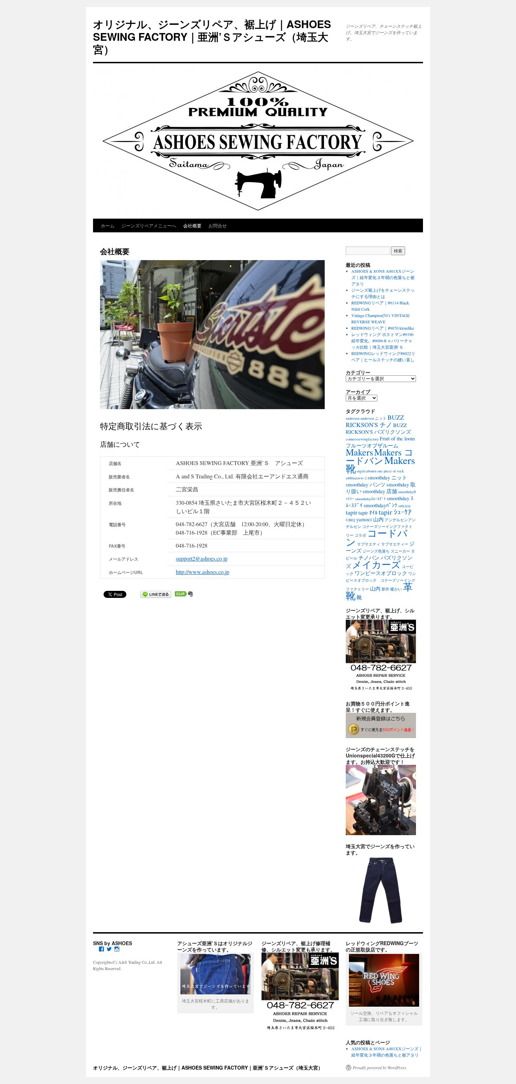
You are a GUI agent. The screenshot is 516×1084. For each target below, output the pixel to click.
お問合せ (218, 225)
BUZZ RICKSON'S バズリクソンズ (378, 428)
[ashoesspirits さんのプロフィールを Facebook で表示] (101, 949)
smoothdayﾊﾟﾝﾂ (380, 505)
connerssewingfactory (362, 439)
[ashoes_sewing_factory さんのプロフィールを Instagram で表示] (117, 949)
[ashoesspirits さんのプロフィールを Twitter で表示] (109, 949)
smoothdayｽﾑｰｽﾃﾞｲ (370, 498)
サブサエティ (368, 544)
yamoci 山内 (370, 519)
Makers (359, 452)
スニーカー (400, 551)
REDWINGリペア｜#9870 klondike (382, 328)
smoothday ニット (387, 477)
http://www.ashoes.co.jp (202, 571)
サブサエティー (394, 544)
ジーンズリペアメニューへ (148, 225)
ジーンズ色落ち (376, 551)
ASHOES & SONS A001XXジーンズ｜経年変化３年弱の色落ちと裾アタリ (383, 277)
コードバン (377, 537)
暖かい (396, 589)
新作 (385, 589)
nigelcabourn (366, 471)
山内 (375, 588)
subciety (404, 505)
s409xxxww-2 (356, 478)
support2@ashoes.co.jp (201, 558)
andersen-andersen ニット (366, 418)
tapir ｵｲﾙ (368, 512)
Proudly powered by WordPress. (380, 1067)
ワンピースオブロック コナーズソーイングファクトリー (381, 581)
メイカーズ (376, 564)
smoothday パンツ (365, 484)
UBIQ (350, 519)
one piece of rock (390, 471)
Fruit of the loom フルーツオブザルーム (380, 442)
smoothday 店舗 (380, 491)
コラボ (360, 535)
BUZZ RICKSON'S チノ (375, 421)
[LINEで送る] (155, 594)
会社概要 (192, 225)
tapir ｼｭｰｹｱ (395, 512)
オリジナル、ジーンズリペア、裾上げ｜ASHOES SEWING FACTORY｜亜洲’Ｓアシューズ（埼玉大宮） (212, 36)
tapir (351, 512)
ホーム (107, 225)
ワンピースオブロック (381, 572)
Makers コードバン (380, 456)
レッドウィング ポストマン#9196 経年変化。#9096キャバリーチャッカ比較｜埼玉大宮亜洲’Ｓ (382, 340)
